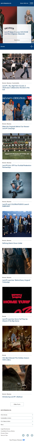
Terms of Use (4, 435)
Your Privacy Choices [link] (15, 440)
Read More (17, 40)
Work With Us (24, 3)
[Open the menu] (31, 3)
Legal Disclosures (5, 429)
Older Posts (17, 404)
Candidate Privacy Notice (8, 431)
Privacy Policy (4, 433)
